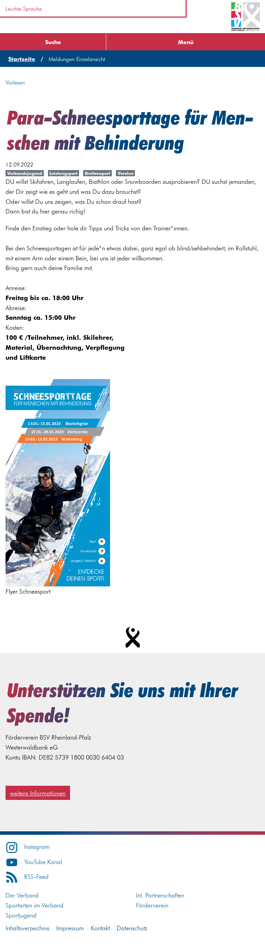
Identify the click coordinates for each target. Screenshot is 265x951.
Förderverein (152, 905)
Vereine (126, 173)
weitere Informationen (38, 793)
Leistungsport (63, 173)
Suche (53, 42)
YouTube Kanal (43, 861)
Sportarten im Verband (34, 905)
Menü (186, 42)
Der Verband (22, 895)
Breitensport (97, 173)
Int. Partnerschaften (160, 895)
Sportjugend (21, 915)
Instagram (37, 846)
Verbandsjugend (24, 173)
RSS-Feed (36, 876)
